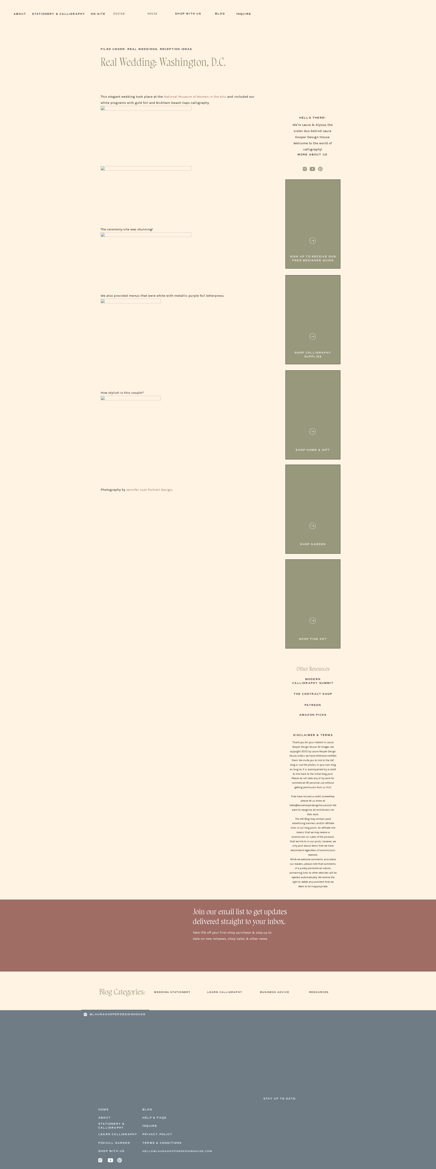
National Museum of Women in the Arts (195, 97)
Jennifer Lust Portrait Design (149, 490)
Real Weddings (142, 49)
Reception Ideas (176, 49)
